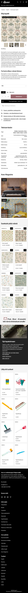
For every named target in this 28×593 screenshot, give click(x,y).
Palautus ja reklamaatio (6, 527)
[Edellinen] (2, 44)
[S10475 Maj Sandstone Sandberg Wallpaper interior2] (11, 45)
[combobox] (17, 85)
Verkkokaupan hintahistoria (9, 105)
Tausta (18, 132)
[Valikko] (2, 2)
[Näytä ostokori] (26, 2)
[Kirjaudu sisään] (23, 2)
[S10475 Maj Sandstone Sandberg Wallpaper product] (14, 29)
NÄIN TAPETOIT (5, 358)
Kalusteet (3, 573)
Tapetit (7, 9)
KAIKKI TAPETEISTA (6, 356)
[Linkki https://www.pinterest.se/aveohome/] (10, 497)
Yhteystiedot (4, 504)
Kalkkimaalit (4, 564)
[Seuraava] (25, 44)
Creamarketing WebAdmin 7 (16, 591)
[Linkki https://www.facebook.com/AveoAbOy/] (2, 497)
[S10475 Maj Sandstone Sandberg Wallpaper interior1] (17, 45)
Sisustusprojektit (5, 537)
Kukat (14, 132)
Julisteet (3, 567)
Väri (2, 85)
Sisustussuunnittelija (6, 540)
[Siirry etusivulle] (7, 2)
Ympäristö (3, 510)
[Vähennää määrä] (2, 97)
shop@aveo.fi (4, 484)
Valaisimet (3, 570)
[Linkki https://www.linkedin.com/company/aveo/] (7, 497)
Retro (25, 131)
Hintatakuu (3, 530)
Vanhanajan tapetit (14, 9)
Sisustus (3, 562)
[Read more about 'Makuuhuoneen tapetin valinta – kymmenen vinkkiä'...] (14, 187)
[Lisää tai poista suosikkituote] (25, 17)
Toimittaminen (4, 521)
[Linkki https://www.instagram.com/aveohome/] (4, 497)
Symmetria (21, 131)
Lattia (2, 582)
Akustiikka (3, 579)
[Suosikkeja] (20, 2)
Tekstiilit (3, 576)
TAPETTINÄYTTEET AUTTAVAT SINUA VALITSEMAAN (10, 353)
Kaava (21, 132)
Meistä (2, 507)
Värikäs (16, 131)
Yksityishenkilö (4, 546)
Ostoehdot (3, 516)
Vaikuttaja (3, 543)
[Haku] (17, 2)
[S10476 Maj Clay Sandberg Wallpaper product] (22, 45)
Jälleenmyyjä (4, 549)
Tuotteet (3, 9)
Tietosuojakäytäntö (5, 513)
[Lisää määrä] (8, 97)
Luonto (25, 132)
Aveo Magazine (4, 552)
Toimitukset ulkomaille (6, 524)
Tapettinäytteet (4, 519)
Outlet (2, 584)
